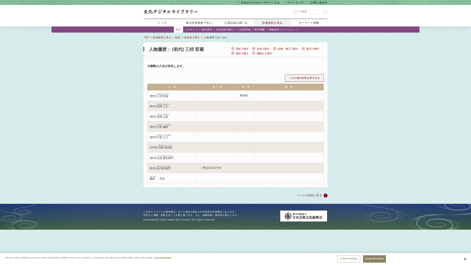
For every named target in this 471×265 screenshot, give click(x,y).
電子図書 (259, 29)
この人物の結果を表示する (304, 77)
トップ (162, 22)
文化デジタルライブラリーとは (260, 2)
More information (163, 258)
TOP (146, 37)
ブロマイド (191, 29)
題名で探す (242, 48)
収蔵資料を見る (272, 22)
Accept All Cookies (374, 258)
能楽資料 (207, 29)
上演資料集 (244, 29)
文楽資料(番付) (225, 29)
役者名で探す (192, 37)
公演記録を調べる (236, 22)
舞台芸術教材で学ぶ (199, 22)
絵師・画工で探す (288, 48)
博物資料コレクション (282, 29)
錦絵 (178, 29)
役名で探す (263, 48)
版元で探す (313, 48)
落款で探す (242, 53)
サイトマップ (295, 2)
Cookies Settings (348, 258)
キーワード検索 (309, 22)
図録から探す (264, 53)
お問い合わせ (319, 2)
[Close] (465, 259)
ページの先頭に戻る (309, 195)
